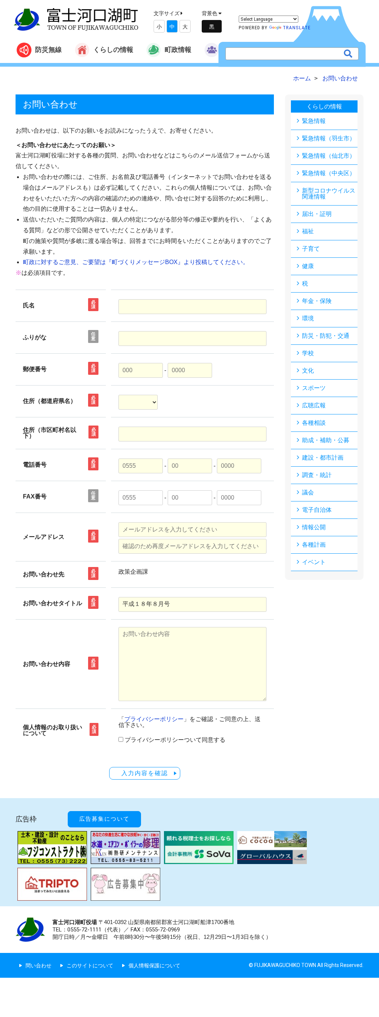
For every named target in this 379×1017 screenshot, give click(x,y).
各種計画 (314, 544)
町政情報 (178, 49)
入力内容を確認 (144, 773)
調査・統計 (317, 475)
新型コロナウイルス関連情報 (328, 193)
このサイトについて (90, 965)
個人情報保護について (154, 965)
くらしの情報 (113, 49)
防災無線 (48, 49)
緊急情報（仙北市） (328, 156)
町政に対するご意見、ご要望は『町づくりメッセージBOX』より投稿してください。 (136, 262)
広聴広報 (314, 405)
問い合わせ (38, 965)
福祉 (308, 231)
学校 (308, 353)
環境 (308, 318)
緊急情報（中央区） (328, 173)
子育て (311, 249)
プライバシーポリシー (154, 719)
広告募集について (104, 819)
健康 (308, 266)
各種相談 (314, 423)
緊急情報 (314, 121)
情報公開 (314, 527)
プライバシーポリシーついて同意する (175, 740)
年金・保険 (317, 301)
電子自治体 (317, 510)
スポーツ (314, 388)
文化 (308, 370)
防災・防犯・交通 (325, 336)
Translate (297, 27)
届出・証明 (317, 214)
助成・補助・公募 (325, 440)
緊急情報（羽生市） (328, 138)
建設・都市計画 (322, 457)
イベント (314, 562)
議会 (308, 492)
